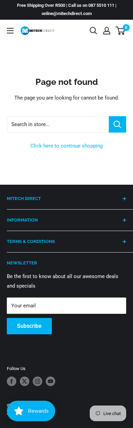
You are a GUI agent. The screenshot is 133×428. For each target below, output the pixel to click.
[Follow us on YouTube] (50, 381)
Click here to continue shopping (66, 146)
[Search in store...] (117, 124)
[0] (120, 31)
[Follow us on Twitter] (24, 381)
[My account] (106, 30)
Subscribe (29, 326)
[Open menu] (10, 30)
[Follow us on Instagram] (37, 381)
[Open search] (93, 30)
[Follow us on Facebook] (11, 381)
